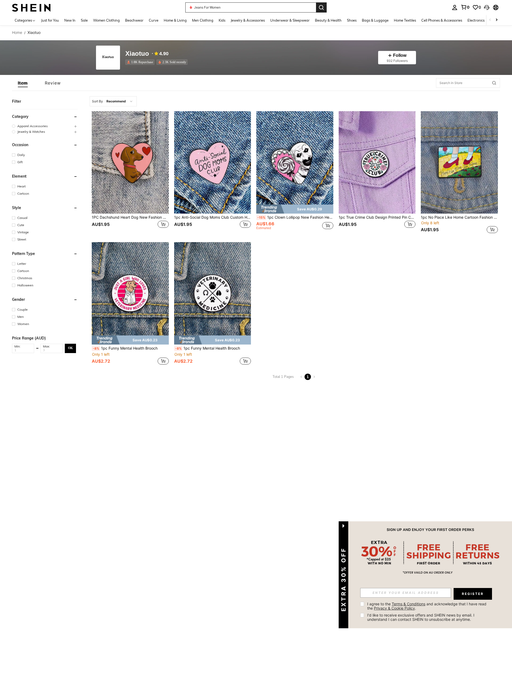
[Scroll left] (490, 20)
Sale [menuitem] (84, 20)
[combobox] (113, 101)
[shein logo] (31, 7)
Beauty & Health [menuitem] (328, 20)
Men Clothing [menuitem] (202, 20)
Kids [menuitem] (222, 20)
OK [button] (70, 348)
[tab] (23, 83)
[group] (45, 126)
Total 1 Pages (283, 377)
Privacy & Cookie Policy (394, 608)
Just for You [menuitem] (50, 20)
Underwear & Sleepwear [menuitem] (290, 20)
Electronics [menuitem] (476, 20)
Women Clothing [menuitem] (106, 20)
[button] (486, 7)
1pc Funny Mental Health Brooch (125, 348)
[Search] (321, 7)
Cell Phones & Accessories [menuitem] (441, 20)
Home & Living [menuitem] (175, 20)
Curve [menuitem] (153, 20)
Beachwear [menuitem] (134, 20)
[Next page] (314, 377)
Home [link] (17, 32)
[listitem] (141, 62)
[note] (294, 209)
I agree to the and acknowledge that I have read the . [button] (427, 606)
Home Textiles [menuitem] (405, 20)
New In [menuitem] (69, 20)
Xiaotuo (137, 53)
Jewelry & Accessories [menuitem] (248, 20)
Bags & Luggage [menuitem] (375, 20)
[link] (465, 7)
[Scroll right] (496, 20)
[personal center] (454, 7)
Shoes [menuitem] (352, 20)
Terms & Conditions (408, 604)
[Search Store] (494, 83)
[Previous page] (301, 377)
